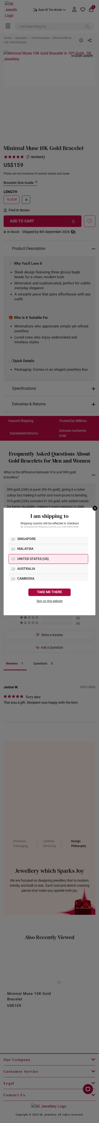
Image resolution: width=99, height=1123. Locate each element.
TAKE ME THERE (49, 592)
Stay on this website (49, 601)
